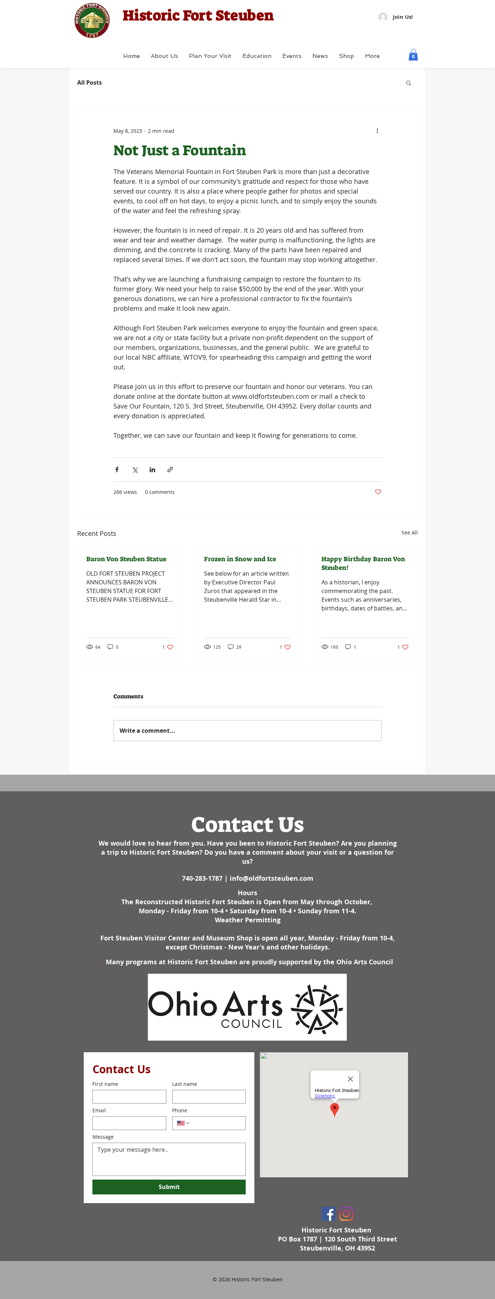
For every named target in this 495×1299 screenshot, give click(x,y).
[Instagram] (346, 1214)
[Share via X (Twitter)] (134, 469)
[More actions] (377, 130)
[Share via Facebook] (116, 469)
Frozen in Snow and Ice (240, 559)
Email (99, 1110)
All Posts (89, 82)
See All (410, 532)
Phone (179, 1110)
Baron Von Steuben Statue (126, 559)
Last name (184, 1084)
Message (103, 1137)
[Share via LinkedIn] (152, 469)
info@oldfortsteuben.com (271, 878)
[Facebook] (328, 1214)
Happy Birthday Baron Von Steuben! (363, 563)
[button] (413, 54)
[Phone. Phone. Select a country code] (184, 1123)
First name (105, 1084)
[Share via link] (170, 469)
